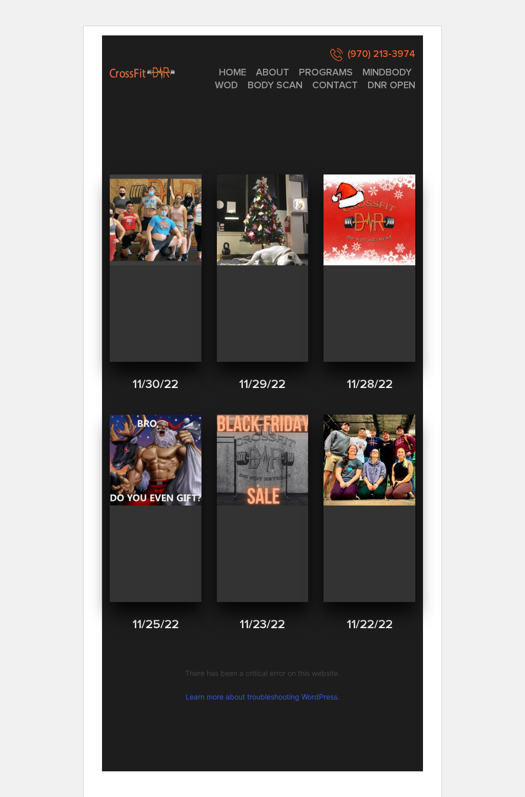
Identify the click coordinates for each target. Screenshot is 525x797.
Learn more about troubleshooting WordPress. (262, 696)
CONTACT (335, 85)
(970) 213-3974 (381, 54)
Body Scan (275, 85)
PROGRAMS (326, 72)
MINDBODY (387, 72)
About (272, 72)
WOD (226, 85)
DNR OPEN (391, 85)
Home (232, 72)
